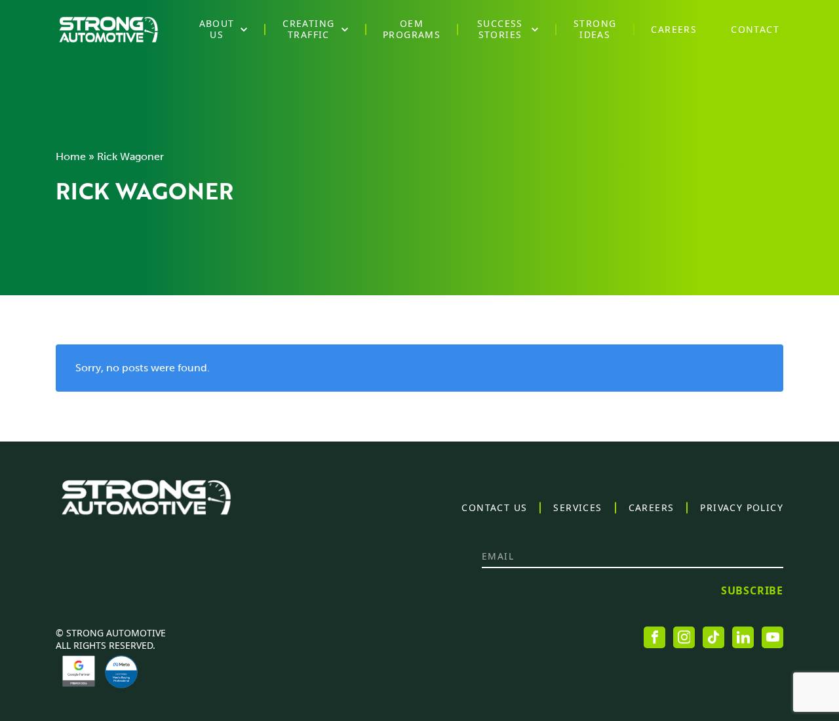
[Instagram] (684, 637)
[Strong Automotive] (108, 29)
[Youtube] (772, 637)
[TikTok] (713, 637)
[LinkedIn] (743, 637)
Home (71, 156)
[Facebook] (654, 637)
